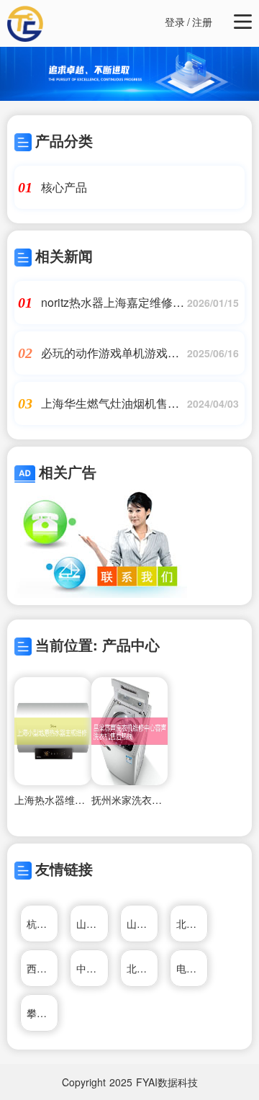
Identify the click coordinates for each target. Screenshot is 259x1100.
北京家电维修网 (192, 923)
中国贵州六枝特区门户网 (92, 968)
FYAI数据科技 (167, 1082)
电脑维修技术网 (192, 968)
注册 (202, 21)
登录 (175, 21)
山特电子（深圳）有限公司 (92, 923)
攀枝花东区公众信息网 (42, 1013)
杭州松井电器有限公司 (42, 923)
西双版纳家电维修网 (42, 968)
